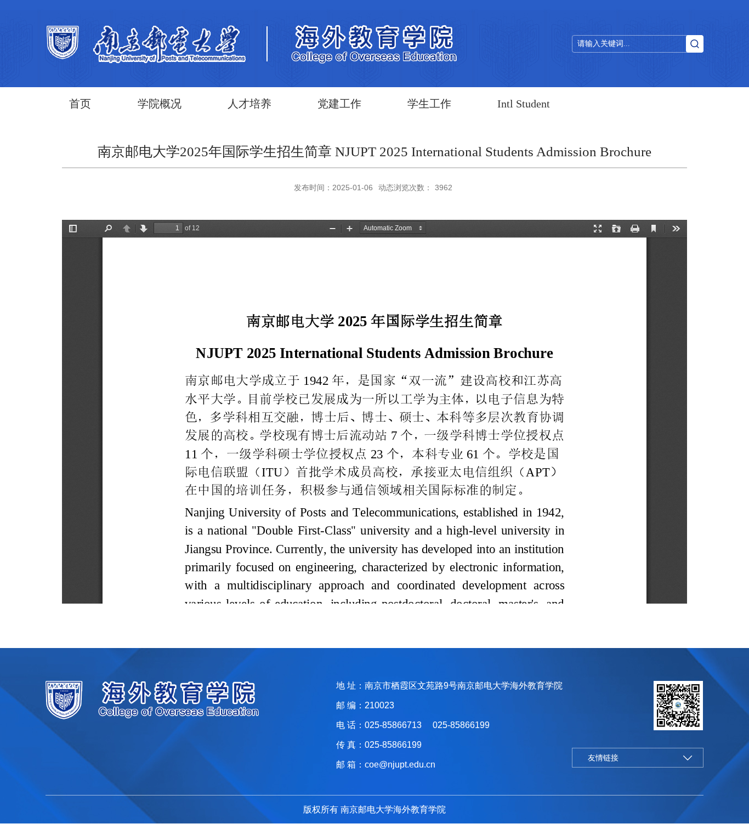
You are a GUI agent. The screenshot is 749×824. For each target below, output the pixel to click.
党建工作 (339, 104)
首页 (80, 104)
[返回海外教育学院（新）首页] (147, 43)
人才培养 (249, 104)
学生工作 (429, 104)
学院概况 (159, 104)
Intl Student (523, 104)
